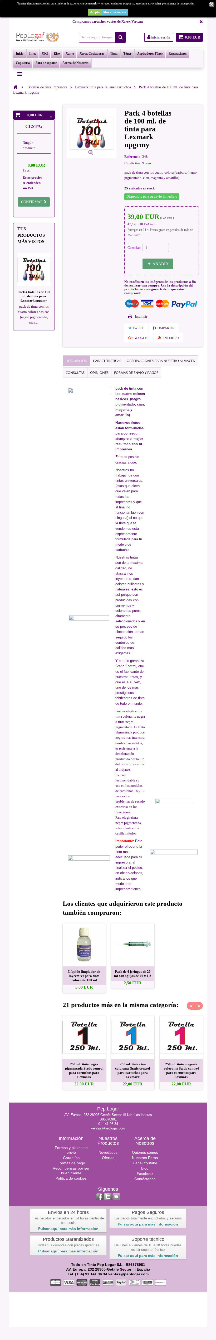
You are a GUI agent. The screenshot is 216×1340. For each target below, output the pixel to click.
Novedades (108, 1152)
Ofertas (108, 1158)
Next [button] (199, 1006)
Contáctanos (144, 1179)
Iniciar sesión (160, 37)
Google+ (141, 338)
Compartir (164, 328)
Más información (114, 12)
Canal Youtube (145, 1163)
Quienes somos (145, 1152)
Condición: (132, 163)
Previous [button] (191, 1006)
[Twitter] (108, 1196)
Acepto (95, 12)
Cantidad (134, 248)
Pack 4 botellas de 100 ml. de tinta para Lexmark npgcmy (33, 296)
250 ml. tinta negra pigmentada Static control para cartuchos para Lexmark (84, 1070)
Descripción (76, 360)
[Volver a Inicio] (15, 87)
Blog (145, 1168)
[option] (84, 958)
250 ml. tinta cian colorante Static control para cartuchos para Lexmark (132, 1070)
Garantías (71, 1158)
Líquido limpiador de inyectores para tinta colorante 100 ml (84, 976)
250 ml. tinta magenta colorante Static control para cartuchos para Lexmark (181, 1070)
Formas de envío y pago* (136, 372)
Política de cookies (71, 1178)
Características (107, 360)
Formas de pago (71, 1163)
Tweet (137, 328)
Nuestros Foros (145, 1158)
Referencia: (132, 157)
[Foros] (116, 1196)
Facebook (145, 1173)
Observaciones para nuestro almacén (161, 360)
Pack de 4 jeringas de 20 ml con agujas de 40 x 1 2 (132, 974)
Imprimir (141, 316)
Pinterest (170, 338)
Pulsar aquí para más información (68, 1229)
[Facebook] (100, 1196)
